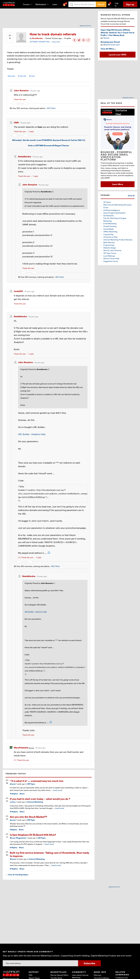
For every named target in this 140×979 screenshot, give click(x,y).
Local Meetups (109, 256)
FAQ (30, 975)
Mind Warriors (109, 242)
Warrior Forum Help (111, 258)
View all (131, 195)
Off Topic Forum (109, 253)
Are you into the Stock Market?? (28, 816)
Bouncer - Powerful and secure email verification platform (116, 156)
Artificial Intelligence (111, 210)
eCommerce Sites (110, 237)
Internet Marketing (35, 802)
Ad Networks (108, 215)
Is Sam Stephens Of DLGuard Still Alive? (33, 834)
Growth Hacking (109, 226)
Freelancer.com (122, 977)
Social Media (108, 229)
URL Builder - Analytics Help (31, 434)
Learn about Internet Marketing (80, 976)
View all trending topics (16, 874)
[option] (118, 148)
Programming (108, 245)
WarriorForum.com (111, 44)
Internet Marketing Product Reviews (117, 239)
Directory (97, 975)
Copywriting (108, 234)
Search (101, 4)
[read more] (57, 790)
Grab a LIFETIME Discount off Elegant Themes (48, 145)
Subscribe (56, 41)
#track (32, 76)
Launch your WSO (117, 54)
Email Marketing (109, 223)
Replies (14, 793)
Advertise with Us (85, 26)
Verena (106, 38)
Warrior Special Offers (59, 975)
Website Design (109, 247)
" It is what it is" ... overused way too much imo (36, 781)
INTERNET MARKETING (40, 41)
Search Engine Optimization (114, 213)
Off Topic (31, 784)
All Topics (107, 202)
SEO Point (51, 108)
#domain (11, 76)
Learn (55, 4)
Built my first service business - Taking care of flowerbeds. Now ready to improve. (49, 854)
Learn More (117, 184)
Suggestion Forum (110, 261)
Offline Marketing (110, 231)
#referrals (22, 76)
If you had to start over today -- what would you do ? (40, 798)
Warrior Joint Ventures (112, 250)
